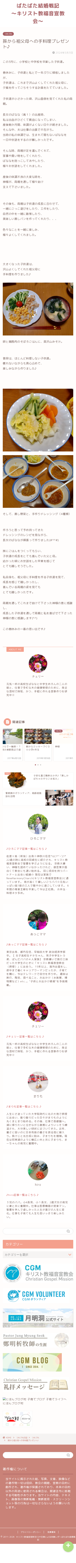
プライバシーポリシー (31, 1532)
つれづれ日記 (21, 1437)
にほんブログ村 (13, 1403)
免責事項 (51, 1532)
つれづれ (8, 34)
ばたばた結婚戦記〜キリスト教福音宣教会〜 (38, 13)
